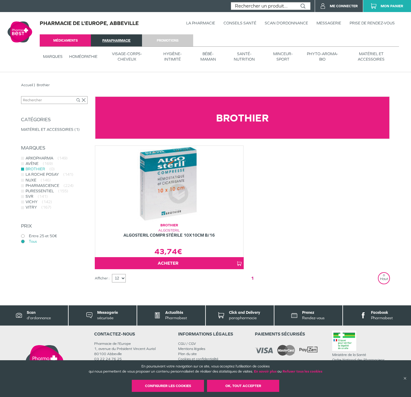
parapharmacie (116, 40)
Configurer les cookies (168, 386)
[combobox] (263, 6)
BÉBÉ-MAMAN (208, 56)
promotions (167, 40)
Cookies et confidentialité (198, 359)
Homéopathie (83, 56)
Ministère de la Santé (349, 355)
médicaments (65, 40)
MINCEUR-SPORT (283, 56)
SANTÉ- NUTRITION (244, 56)
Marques (53, 56)
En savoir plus (265, 371)
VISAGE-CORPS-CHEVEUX (127, 56)
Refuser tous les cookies (302, 371)
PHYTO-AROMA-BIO (322, 56)
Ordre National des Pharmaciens (358, 360)
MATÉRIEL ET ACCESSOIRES (371, 56)
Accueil (27, 85)
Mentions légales (191, 349)
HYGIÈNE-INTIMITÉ (172, 56)
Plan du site (187, 354)
